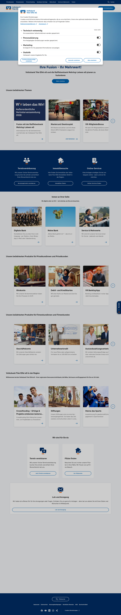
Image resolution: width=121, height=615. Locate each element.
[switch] (99, 37)
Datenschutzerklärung (28, 24)
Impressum (42, 24)
